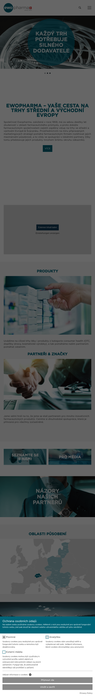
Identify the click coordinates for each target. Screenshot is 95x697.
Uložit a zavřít (47, 687)
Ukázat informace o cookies (15, 675)
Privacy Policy (86, 693)
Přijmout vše (47, 680)
